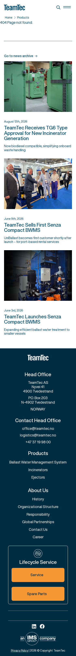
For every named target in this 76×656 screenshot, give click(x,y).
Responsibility (38, 514)
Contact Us (38, 529)
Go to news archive (18, 56)
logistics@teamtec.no (38, 435)
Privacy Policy (19, 650)
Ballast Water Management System (38, 462)
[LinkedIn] (34, 626)
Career (38, 536)
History (38, 499)
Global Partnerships (38, 521)
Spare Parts (37, 593)
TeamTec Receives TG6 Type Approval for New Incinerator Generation (35, 133)
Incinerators (38, 469)
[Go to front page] (38, 357)
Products (23, 17)
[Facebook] (42, 626)
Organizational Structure (38, 506)
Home (8, 17)
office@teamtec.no (38, 428)
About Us (38, 490)
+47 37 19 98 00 (38, 442)
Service (36, 574)
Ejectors (38, 477)
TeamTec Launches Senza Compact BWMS (32, 319)
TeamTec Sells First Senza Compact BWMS (32, 227)
